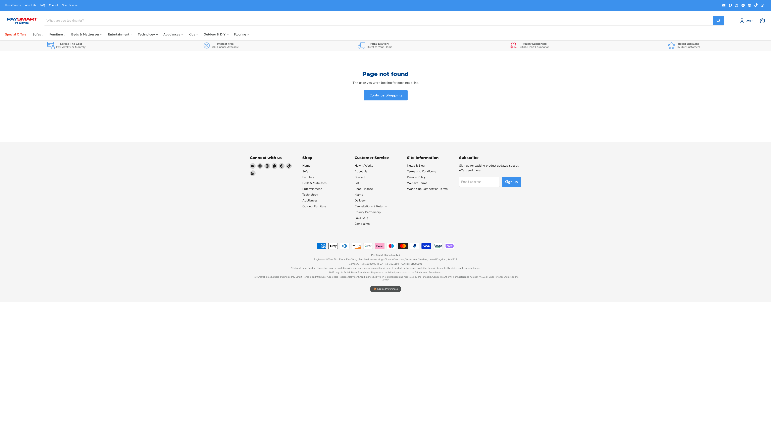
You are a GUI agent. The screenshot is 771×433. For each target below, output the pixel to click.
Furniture (56, 34)
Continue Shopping (385, 95)
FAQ (42, 5)
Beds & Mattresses (85, 34)
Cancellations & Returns (371, 206)
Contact (53, 5)
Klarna (359, 195)
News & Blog (416, 166)
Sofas (37, 34)
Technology (147, 34)
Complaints (362, 224)
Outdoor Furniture (314, 206)
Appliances (172, 34)
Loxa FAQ (361, 218)
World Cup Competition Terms (427, 189)
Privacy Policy (416, 177)
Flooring (240, 34)
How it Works (13, 5)
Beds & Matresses (314, 183)
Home (306, 166)
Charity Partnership (368, 212)
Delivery (360, 200)
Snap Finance (70, 5)
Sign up (511, 181)
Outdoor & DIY (215, 34)
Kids (192, 34)
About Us (30, 5)
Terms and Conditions (421, 171)
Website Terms (417, 183)
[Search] (718, 20)
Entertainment (119, 34)
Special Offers (16, 34)
